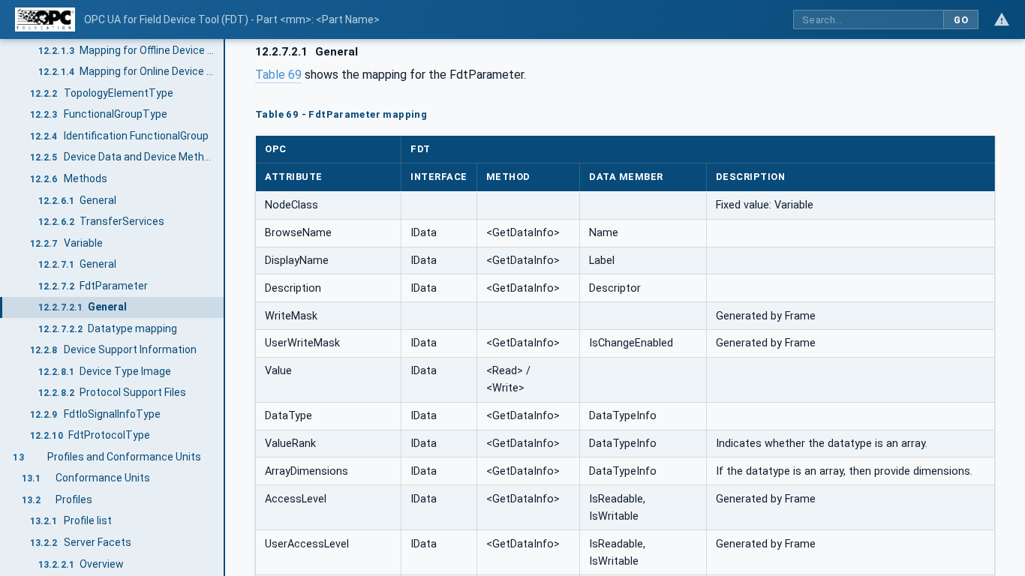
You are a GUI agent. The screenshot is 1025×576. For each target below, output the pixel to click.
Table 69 (278, 75)
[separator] (225, 307)
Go (961, 20)
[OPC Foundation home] (45, 20)
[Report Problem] (1001, 19)
